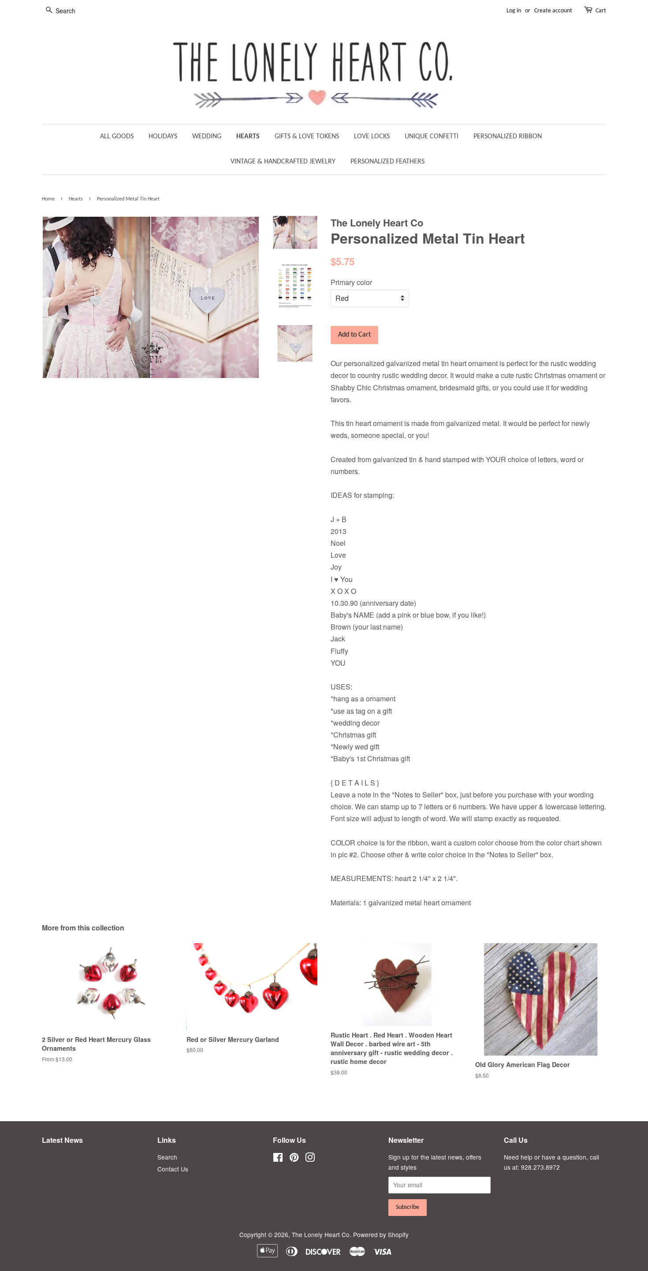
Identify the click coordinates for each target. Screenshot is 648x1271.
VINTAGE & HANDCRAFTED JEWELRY (283, 161)
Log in (513, 10)
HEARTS (248, 136)
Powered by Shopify (381, 1234)
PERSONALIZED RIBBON (507, 136)
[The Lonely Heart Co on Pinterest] (294, 1158)
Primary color (351, 282)
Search (167, 1156)
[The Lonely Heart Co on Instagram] (310, 1158)
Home (48, 199)
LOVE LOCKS (372, 136)
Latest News (62, 1140)
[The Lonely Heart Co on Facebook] (278, 1158)
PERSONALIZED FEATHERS (387, 161)
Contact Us (172, 1168)
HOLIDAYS (163, 136)
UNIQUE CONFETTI (431, 136)
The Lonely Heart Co (321, 1234)
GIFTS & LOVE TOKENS (307, 136)
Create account (553, 10)
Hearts (76, 199)
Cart (601, 10)
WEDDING (206, 136)
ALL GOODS (117, 136)
